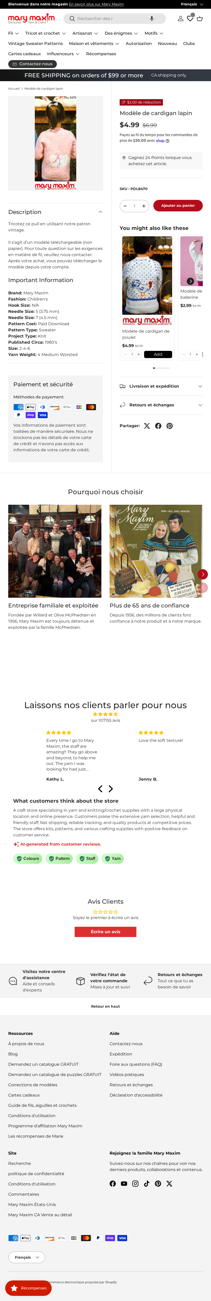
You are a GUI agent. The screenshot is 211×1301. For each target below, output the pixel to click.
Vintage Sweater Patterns (35, 43)
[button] (151, 18)
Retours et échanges (131, 1084)
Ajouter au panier (178, 205)
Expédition (121, 1054)
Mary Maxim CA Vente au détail (40, 1214)
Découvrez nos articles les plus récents (95, 4)
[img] (105, 714)
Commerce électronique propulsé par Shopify (81, 1282)
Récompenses (101, 53)
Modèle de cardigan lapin (43, 88)
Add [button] (158, 354)
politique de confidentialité (36, 1173)
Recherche (19, 1163)
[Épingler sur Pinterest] (169, 426)
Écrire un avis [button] (105, 931)
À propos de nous (26, 1043)
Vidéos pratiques (127, 1074)
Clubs (189, 43)
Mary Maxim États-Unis (32, 1204)
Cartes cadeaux (24, 53)
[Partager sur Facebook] (158, 426)
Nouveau (167, 43)
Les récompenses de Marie (35, 1136)
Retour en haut (105, 1006)
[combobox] (115, 18)
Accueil (14, 88)
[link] (147, 281)
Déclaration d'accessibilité (136, 1095)
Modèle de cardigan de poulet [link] (146, 334)
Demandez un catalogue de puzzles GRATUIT (54, 1074)
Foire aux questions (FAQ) (136, 1064)
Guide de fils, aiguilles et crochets (42, 1105)
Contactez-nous (126, 1043)
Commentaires (23, 1194)
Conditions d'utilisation (32, 1115)
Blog (13, 1054)
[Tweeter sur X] (147, 426)
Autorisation (139, 43)
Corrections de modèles (32, 1084)
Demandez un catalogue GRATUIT (43, 1064)
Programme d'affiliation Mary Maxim (45, 1126)
